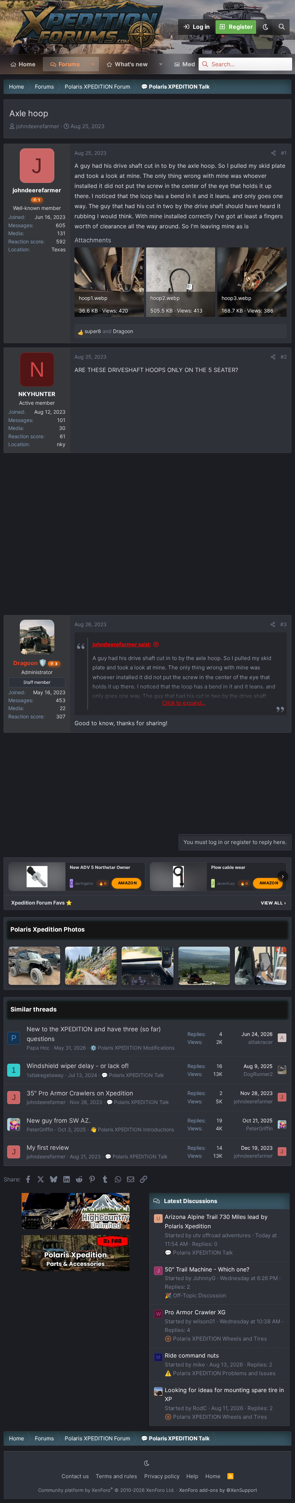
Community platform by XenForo (106, 1490)
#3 (283, 624)
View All (273, 903)
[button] (265, 27)
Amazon (127, 882)
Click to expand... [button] (184, 702)
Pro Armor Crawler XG (195, 1312)
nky (61, 444)
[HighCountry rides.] (34, 966)
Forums (69, 64)
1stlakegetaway (45, 1075)
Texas (58, 249)
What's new (131, 64)
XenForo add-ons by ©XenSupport (218, 1490)
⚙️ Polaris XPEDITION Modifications (132, 1048)
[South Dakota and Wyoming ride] (204, 966)
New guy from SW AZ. (59, 1120)
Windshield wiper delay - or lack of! (78, 1065)
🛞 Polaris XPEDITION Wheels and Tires (216, 1338)
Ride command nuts (192, 1355)
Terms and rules (116, 1476)
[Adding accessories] (261, 966)
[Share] (273, 153)
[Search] (281, 27)
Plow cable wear (228, 867)
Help (192, 1476)
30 (62, 428)
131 (61, 233)
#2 (284, 357)
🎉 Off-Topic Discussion (195, 1295)
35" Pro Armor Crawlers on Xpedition (80, 1093)
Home (27, 64)
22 (62, 708)
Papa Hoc (38, 1048)
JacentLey (226, 883)
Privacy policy (162, 1476)
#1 (284, 153)
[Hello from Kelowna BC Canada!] (147, 966)
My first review (48, 1147)
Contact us (75, 1476)
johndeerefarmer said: (121, 644)
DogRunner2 (258, 1074)
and (109, 331)
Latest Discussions (190, 1200)
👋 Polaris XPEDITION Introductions (132, 1129)
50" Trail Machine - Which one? (207, 1269)
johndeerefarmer (37, 126)
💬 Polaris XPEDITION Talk (132, 1075)
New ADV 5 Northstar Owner (100, 867)
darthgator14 (86, 883)
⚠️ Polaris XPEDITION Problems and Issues (220, 1373)
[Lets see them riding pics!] (91, 966)
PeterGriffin (40, 1129)
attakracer (260, 1042)
